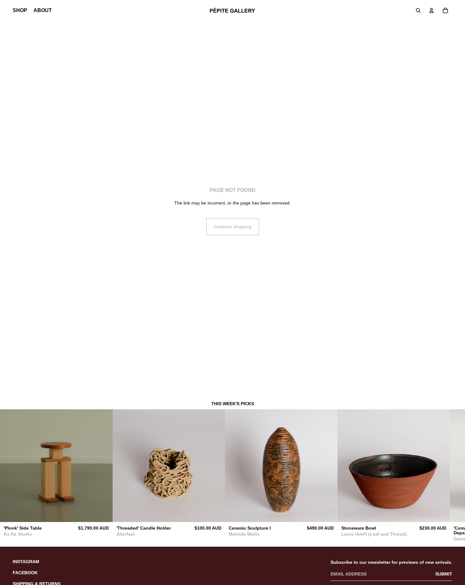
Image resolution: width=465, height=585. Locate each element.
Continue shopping (232, 226)
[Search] (418, 10)
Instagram (26, 561)
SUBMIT (443, 573)
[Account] (431, 10)
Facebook (25, 572)
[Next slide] (445, 477)
